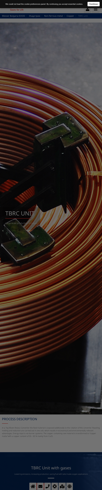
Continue (93, 4)
